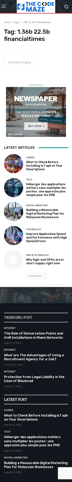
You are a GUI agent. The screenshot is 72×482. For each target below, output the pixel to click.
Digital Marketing (37, 205)
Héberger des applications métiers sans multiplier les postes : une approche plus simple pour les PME (46, 189)
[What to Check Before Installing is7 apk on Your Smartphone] (13, 163)
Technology (33, 229)
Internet (10, 328)
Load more (34, 276)
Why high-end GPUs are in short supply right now (45, 261)
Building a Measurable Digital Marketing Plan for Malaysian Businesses (45, 213)
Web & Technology (37, 255)
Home (7, 22)
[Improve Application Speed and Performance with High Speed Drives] (13, 235)
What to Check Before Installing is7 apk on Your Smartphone (44, 165)
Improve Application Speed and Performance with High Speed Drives (46, 237)
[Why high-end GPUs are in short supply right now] (13, 259)
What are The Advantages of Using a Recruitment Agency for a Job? (34, 357)
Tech (29, 180)
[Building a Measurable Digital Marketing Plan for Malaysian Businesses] (13, 211)
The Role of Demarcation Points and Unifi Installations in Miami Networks (33, 335)
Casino (30, 157)
